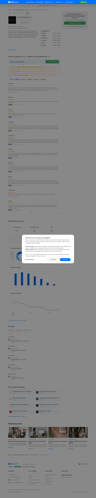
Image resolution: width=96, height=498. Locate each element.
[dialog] (48, 249)
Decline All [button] (53, 259)
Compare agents (30, 2)
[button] (29, 259)
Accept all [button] (65, 259)
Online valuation (40, 2)
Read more (43, 256)
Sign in (82, 2)
